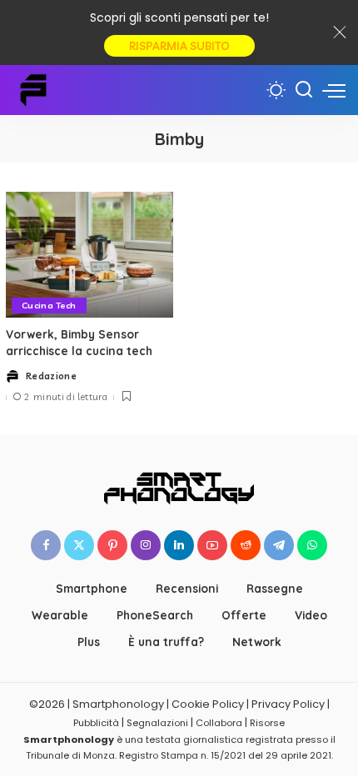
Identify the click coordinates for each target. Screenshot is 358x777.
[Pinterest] (112, 545)
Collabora (219, 722)
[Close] (339, 32)
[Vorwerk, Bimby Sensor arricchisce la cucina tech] (89, 255)
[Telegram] (279, 545)
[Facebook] (46, 545)
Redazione (51, 376)
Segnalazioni (157, 722)
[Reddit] (246, 545)
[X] (79, 545)
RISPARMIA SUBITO (179, 46)
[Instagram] (146, 545)
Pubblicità (96, 722)
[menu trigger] (334, 90)
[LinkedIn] (179, 545)
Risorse (267, 722)
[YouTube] (212, 545)
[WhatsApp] (312, 545)
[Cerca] (304, 90)
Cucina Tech (49, 305)
